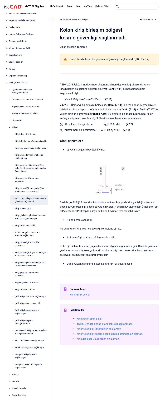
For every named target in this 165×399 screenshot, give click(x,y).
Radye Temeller (19, 395)
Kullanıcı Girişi (101, 6)
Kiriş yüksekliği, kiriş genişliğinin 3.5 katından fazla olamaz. (29, 190)
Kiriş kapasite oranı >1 (25, 289)
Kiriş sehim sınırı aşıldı (25, 225)
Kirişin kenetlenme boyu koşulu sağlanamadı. (29, 156)
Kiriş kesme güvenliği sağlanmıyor (30, 148)
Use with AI (148, 19)
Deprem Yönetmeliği (18, 76)
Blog (78, 6)
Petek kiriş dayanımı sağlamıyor (29, 347)
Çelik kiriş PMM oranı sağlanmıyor (30, 296)
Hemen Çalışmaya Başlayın (21, 34)
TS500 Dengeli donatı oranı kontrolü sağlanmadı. (27, 234)
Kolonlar (15, 374)
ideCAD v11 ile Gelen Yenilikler (22, 13)
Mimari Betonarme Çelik (19, 48)
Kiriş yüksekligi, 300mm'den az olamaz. (27, 244)
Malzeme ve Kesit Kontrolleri (25, 113)
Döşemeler (17, 120)
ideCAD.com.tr (57, 6)
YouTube (88, 6)
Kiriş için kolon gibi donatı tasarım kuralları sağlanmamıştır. (30, 217)
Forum (70, 6)
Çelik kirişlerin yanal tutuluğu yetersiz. (24, 322)
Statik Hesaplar (16, 62)
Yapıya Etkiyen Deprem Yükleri (25, 106)
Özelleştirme (14, 27)
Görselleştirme (15, 55)
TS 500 (12, 69)
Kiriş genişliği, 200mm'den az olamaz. (27, 274)
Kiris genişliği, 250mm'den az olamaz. (27, 180)
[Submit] (117, 6)
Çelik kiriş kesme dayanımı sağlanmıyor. (27, 312)
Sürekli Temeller (19, 388)
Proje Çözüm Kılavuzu (18, 82)
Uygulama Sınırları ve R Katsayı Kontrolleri (22, 91)
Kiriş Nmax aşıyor (23, 208)
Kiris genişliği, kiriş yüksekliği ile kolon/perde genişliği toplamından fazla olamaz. (30, 168)
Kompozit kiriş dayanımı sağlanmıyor (26, 356)
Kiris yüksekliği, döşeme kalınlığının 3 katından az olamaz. (31, 254)
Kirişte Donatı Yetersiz (25, 134)
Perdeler (15, 381)
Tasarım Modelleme (18, 41)
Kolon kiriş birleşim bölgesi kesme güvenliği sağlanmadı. (30, 200)
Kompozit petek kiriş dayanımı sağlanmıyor (28, 366)
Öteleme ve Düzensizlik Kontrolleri (27, 99)
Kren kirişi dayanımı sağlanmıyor (29, 340)
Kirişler (15, 127)
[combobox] (136, 6)
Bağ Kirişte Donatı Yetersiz (27, 282)
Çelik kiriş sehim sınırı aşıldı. (28, 303)
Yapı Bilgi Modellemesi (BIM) (22, 20)
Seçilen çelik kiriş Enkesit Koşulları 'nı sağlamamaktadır (31, 332)
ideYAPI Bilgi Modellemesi (35, 6)
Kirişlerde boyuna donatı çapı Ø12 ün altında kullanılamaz (30, 264)
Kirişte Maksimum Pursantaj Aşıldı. (31, 141)
